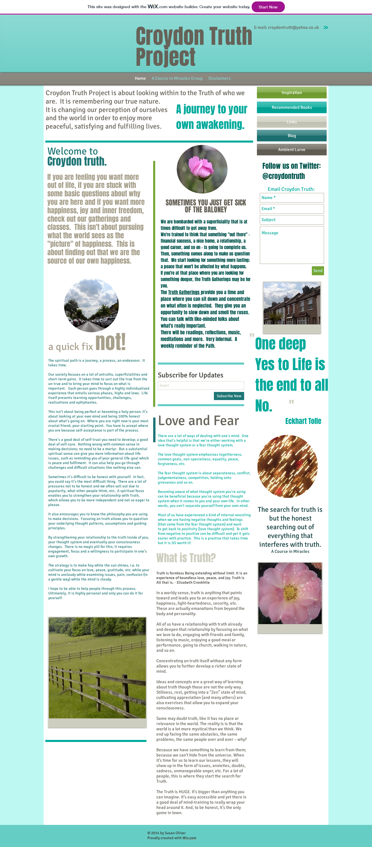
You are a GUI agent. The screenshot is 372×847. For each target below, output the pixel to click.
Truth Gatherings (184, 292)
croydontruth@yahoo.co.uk (293, 27)
